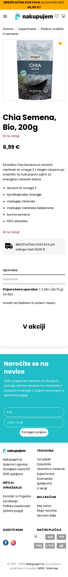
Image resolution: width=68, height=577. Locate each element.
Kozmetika (45, 479)
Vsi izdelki (44, 459)
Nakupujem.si (35, 564)
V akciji (42, 488)
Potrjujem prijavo (34, 432)
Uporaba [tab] (10, 270)
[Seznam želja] (57, 16)
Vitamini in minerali (51, 469)
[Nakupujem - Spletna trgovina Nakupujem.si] (34, 16)
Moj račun (44, 506)
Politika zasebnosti (16, 506)
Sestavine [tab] (10, 279)
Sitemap (52, 568)
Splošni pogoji (13, 511)
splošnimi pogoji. (16, 395)
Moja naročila (47, 510)
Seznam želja (46, 515)
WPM (41, 568)
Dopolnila (44, 464)
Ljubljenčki (44, 483)
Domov (8, 29)
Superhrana (27, 29)
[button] (5, 16)
